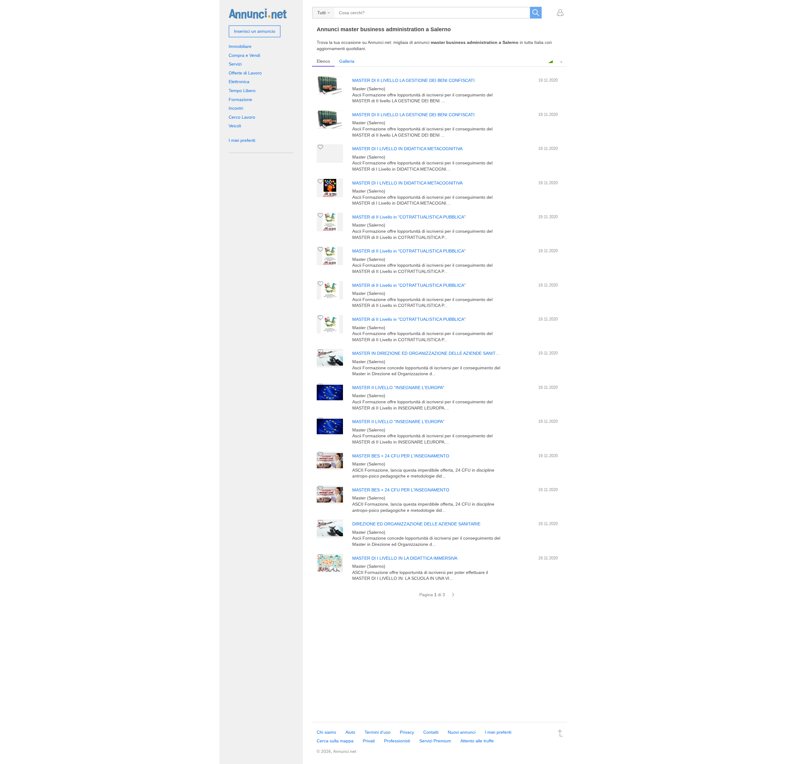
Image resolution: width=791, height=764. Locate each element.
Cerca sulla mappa (335, 740)
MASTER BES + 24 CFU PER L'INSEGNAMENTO (400, 455)
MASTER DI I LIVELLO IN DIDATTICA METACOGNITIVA (407, 148)
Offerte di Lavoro (245, 72)
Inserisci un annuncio (254, 31)
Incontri (236, 108)
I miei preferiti (242, 140)
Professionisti (397, 740)
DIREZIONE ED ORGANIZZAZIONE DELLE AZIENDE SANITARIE (416, 523)
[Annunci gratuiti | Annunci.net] (258, 13)
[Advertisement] (439, 663)
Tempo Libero (242, 90)
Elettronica (239, 81)
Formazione (240, 99)
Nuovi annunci (462, 732)
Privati (369, 740)
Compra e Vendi (244, 55)
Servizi (235, 64)
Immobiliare (240, 46)
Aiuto (350, 732)
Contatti (430, 732)
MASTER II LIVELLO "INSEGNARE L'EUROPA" (398, 387)
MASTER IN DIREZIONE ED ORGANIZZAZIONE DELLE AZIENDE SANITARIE (428, 353)
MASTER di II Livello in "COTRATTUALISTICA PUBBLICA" (409, 216)
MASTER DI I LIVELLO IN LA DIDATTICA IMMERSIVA (404, 558)
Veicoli (235, 125)
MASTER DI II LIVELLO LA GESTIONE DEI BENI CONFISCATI (413, 80)
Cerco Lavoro (242, 117)
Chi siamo (326, 732)
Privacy (407, 732)
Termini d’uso (378, 732)
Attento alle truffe (477, 740)
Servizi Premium (435, 740)
